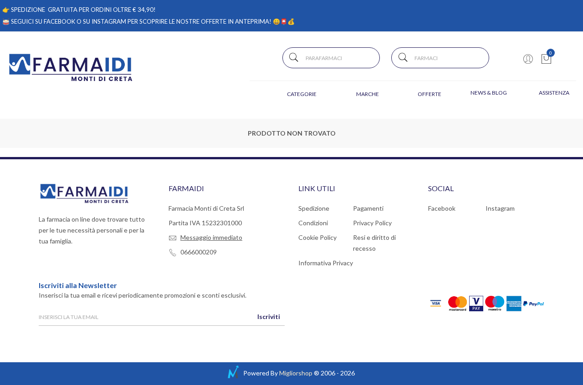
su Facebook (55, 21)
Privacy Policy (372, 223)
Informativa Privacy (325, 263)
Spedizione (313, 208)
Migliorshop (295, 373)
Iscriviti (268, 316)
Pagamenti (368, 208)
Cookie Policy (317, 237)
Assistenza (554, 92)
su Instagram (104, 21)
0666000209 (198, 252)
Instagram (500, 208)
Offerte (429, 94)
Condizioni (313, 223)
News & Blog (488, 92)
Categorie (302, 94)
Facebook (441, 208)
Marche (367, 94)
